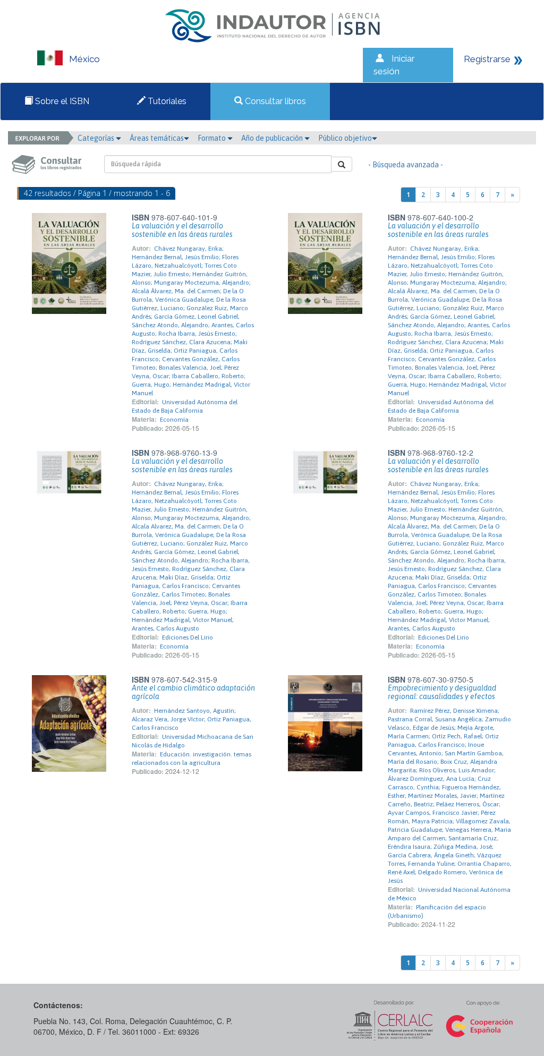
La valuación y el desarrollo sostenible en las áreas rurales (182, 230)
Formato (212, 138)
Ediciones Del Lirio (187, 637)
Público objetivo (345, 138)
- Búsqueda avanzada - (405, 164)
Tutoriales (166, 101)
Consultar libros (274, 101)
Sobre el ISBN (61, 101)
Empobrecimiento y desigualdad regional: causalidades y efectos (442, 692)
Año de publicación (272, 138)
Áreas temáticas (157, 138)
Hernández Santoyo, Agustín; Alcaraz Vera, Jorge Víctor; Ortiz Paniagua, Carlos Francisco (191, 719)
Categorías (97, 138)
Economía (174, 419)
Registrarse (487, 59)
